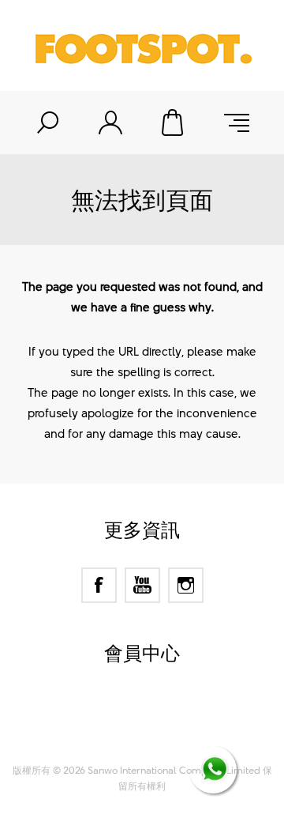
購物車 (173, 122)
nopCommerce (170, 714)
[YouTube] (142, 585)
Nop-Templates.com (172, 734)
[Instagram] (186, 585)
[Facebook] (99, 585)
